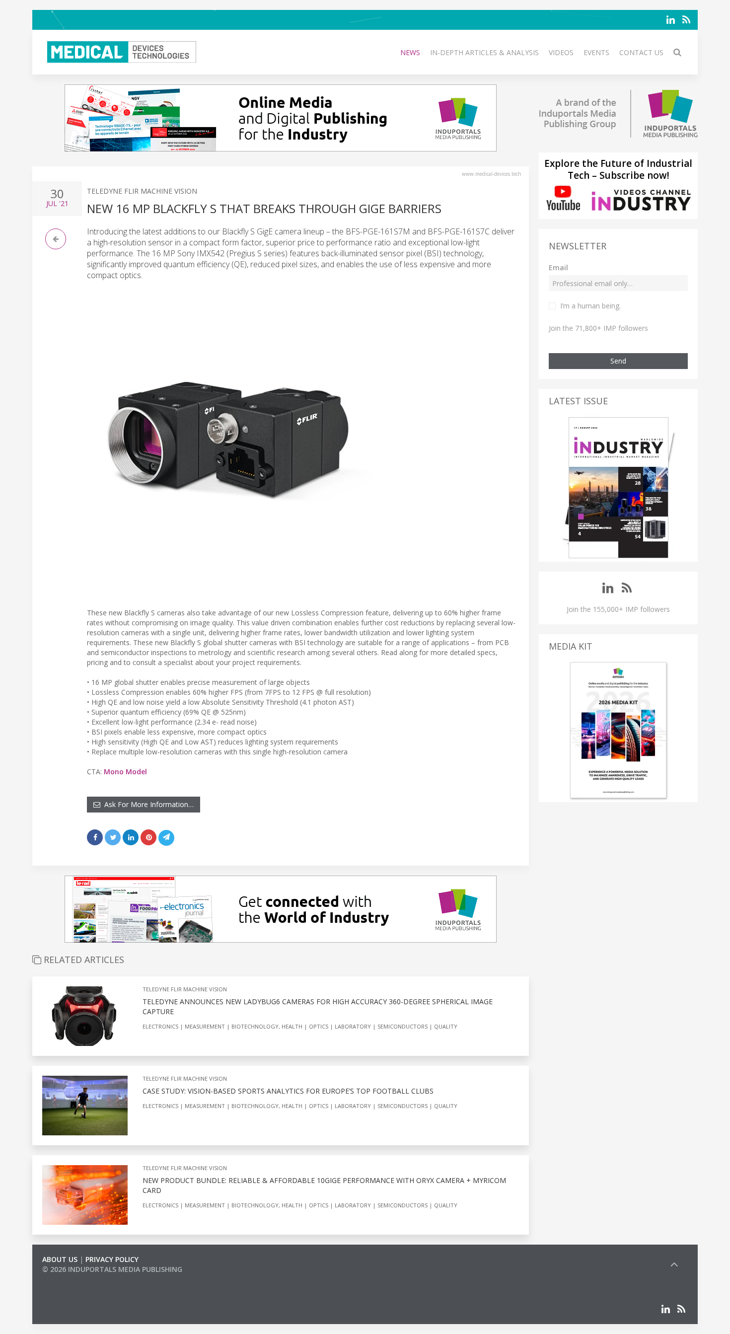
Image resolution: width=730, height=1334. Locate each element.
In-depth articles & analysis (484, 52)
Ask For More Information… (147, 804)
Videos (561, 52)
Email (558, 267)
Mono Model (125, 771)
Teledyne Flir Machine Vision (142, 191)
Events (596, 52)
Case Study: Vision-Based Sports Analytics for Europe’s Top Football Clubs (288, 1091)
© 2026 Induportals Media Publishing (112, 1269)
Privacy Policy (112, 1259)
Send (618, 361)
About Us (59, 1259)
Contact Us (641, 52)
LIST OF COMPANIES (76, 1279)
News (410, 52)
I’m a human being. (590, 305)
